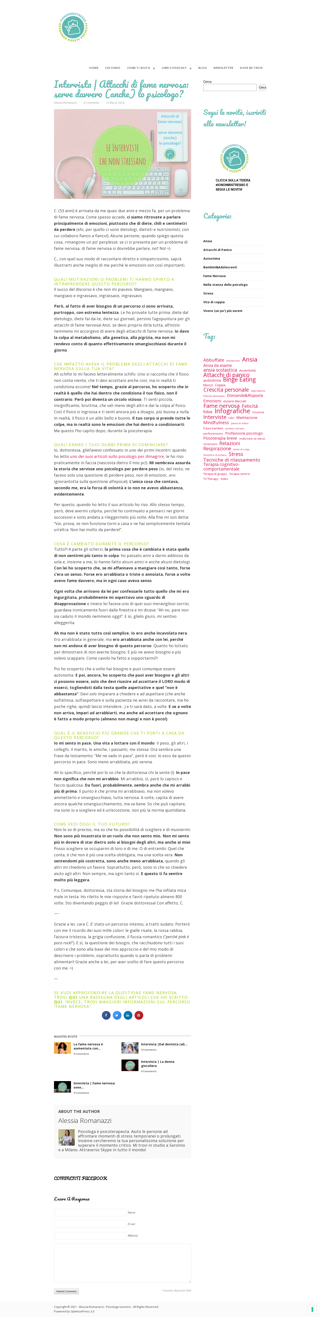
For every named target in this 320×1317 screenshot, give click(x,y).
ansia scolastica (220, 370)
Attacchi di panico (226, 375)
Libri (231, 418)
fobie (207, 412)
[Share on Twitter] (117, 1018)
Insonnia (258, 412)
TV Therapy (210, 479)
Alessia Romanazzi (65, 103)
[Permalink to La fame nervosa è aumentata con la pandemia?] (62, 1048)
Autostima (211, 258)
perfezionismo (213, 433)
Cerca (207, 81)
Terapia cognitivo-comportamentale (221, 466)
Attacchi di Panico (217, 250)
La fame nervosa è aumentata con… (88, 1046)
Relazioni (229, 443)
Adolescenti (233, 360)
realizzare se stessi (252, 438)
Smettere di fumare (215, 455)
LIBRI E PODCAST (174, 68)
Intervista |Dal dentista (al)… (164, 1044)
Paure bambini (213, 428)
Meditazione (246, 417)
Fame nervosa (221, 405)
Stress (208, 293)
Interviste (214, 417)
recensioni (210, 444)
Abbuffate (213, 360)
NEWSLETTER (223, 68)
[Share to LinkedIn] (128, 1018)
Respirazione (217, 448)
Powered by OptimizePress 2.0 (74, 1311)
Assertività (247, 370)
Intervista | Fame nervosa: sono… (94, 1085)
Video (224, 479)
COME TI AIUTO (138, 68)
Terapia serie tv (239, 474)
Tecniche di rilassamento (231, 459)
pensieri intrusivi (234, 428)
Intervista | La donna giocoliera (157, 1064)
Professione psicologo (244, 433)
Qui (58, 1001)
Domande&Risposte (245, 395)
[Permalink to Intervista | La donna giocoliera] (129, 1065)
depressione (258, 390)
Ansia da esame (217, 365)
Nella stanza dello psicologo (225, 285)
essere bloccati (234, 401)
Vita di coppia (214, 302)
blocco (208, 385)
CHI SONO (112, 68)
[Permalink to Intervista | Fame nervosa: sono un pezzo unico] (62, 1087)
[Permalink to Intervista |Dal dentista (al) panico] (129, 1048)
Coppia (220, 385)
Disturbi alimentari (214, 396)
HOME (93, 68)
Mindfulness (216, 422)
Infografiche (232, 411)
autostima (212, 380)
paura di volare (240, 423)
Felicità (250, 406)
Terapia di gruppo (215, 474)
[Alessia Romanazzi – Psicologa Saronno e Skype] (73, 44)
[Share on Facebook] (106, 1018)
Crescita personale (226, 389)
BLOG (202, 68)
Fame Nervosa (214, 276)
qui (73, 997)
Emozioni (212, 400)
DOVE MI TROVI (251, 68)
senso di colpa (241, 449)
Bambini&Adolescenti (220, 267)
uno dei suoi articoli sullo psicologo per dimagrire (117, 456)
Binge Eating (239, 379)
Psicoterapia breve (220, 438)
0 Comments (91, 103)
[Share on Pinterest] (139, 1018)
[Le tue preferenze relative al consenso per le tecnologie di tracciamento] (312, 1309)
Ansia (207, 241)
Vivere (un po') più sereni (222, 311)
